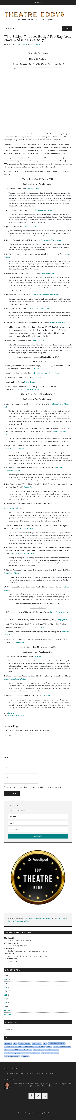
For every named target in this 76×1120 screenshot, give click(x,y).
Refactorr (55, 1113)
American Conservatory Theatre (46, 295)
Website (6, 777)
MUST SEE (37, 1043)
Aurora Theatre (38, 341)
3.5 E (5, 987)
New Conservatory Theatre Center (49, 240)
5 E (5, 976)
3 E (5, 991)
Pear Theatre (8, 1050)
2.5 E (5, 995)
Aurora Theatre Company (12, 1056)
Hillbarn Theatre (26, 528)
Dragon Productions (57, 322)
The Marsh (38, 657)
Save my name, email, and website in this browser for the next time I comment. (33, 787)
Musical (7, 1043)
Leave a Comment (35, 44)
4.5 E (5, 979)
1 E (5, 1007)
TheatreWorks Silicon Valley (13, 1046)
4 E (5, 983)
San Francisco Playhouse (38, 308)
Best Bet (7, 1010)
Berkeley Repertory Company (62, 1046)
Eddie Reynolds (22, 44)
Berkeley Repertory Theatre (42, 210)
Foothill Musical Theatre (34, 627)
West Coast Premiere (52, 1050)
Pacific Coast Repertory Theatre (22, 553)
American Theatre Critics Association (38, 918)
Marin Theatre (30, 226)
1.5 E (5, 1003)
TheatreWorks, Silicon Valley (15, 448)
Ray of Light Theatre (12, 573)
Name (6, 757)
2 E (5, 999)
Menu (39, 2)
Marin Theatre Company (11, 1053)
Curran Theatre (30, 382)
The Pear (37, 377)
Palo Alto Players (17, 642)
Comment (8, 735)
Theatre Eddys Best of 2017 (23, 715)
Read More (50, 1086)
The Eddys (11, 715)
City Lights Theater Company (49, 1053)
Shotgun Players (33, 189)
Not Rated (11, 713)
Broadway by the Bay (12, 508)
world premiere (24, 1043)
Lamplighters (62, 620)
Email (6, 767)
